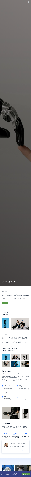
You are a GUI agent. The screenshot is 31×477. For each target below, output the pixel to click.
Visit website (5, 302)
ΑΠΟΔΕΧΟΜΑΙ (25, 474)
